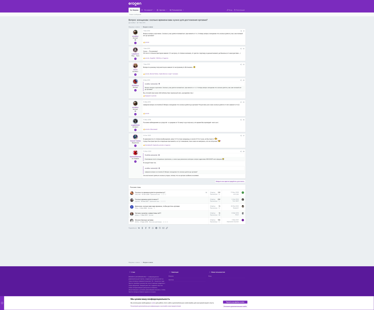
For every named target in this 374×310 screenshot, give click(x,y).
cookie (153, 303)
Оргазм (150, 208)
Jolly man (138, 194)
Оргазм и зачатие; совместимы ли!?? (148, 213)
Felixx (136, 208)
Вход (209, 276)
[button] (154, 10)
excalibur (133, 22)
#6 (243, 120)
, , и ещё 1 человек (161, 74)
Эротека (171, 280)
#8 (243, 151)
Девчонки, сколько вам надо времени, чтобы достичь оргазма (157, 206)
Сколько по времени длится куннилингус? (150, 192)
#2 (243, 48)
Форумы (171, 276)
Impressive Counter (233, 221)
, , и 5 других (156, 58)
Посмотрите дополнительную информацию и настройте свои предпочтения (156, 306)
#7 (243, 135)
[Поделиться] (241, 31)
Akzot (237, 215)
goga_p (137, 215)
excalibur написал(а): (151, 84)
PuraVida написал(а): (151, 155)
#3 (243, 64)
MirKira (137, 222)
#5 (243, 102)
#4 (243, 80)
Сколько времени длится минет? (147, 199)
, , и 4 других (157, 145)
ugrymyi (137, 201)
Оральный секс (155, 194)
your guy (236, 194)
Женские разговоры (155, 222)
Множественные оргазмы (144, 220)
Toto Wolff (235, 201)
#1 (243, 31)
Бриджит (236, 208)
